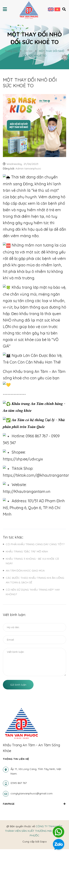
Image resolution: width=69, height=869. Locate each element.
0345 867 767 (19, 783)
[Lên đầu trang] (58, 819)
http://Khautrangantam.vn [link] (26, 491)
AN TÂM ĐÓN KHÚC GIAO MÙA (25, 570)
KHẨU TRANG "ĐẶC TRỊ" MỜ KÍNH (27, 551)
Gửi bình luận (18, 684)
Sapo (43, 841)
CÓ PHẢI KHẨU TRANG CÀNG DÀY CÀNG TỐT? (35, 544)
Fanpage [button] (9, 803)
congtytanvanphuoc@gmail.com (32, 793)
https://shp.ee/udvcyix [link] (23, 459)
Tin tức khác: (13, 537)
